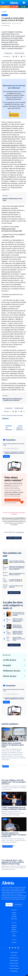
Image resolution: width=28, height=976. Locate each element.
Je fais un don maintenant (12, 500)
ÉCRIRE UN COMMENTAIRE (14, 538)
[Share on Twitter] (18, 56)
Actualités (3, 11)
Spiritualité (14, 916)
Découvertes (14, 919)
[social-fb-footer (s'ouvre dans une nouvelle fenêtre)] (12, 948)
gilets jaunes (5, 418)
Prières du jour (9, 676)
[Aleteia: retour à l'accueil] (14, 2)
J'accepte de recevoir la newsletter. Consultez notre (14, 452)
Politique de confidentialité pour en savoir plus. (14, 453)
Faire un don (13, 115)
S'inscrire (6, 456)
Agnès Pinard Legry (17, 23)
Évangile (7, 665)
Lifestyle (14, 914)
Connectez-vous (20, 532)
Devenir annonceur (14, 963)
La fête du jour (9, 660)
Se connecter (18, 904)
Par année (14, 942)
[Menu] (4, 3)
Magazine (14, 929)
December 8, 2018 (7, 237)
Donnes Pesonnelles (14, 968)
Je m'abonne (5, 6)
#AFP (14, 229)
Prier (22, 6)
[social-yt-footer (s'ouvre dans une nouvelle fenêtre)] (9, 948)
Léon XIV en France (7, 846)
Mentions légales (14, 960)
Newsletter (14, 925)
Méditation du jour (11, 671)
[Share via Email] (21, 56)
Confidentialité (14, 971)
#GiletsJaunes (6, 229)
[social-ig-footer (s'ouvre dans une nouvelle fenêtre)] (18, 948)
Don (14, 933)
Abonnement (14, 931)
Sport (4, 793)
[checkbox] (3, 697)
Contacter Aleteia (14, 965)
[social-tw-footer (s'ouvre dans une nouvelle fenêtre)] (15, 948)
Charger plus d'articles (14, 592)
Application (14, 927)
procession (5, 766)
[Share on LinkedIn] (16, 56)
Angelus (5, 819)
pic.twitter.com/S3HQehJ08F (11, 231)
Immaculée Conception (10, 145)
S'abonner (9, 904)
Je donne (13, 6)
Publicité (14, 935)
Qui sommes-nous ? (14, 957)
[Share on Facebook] (13, 56)
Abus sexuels (6, 729)
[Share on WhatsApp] (24, 56)
